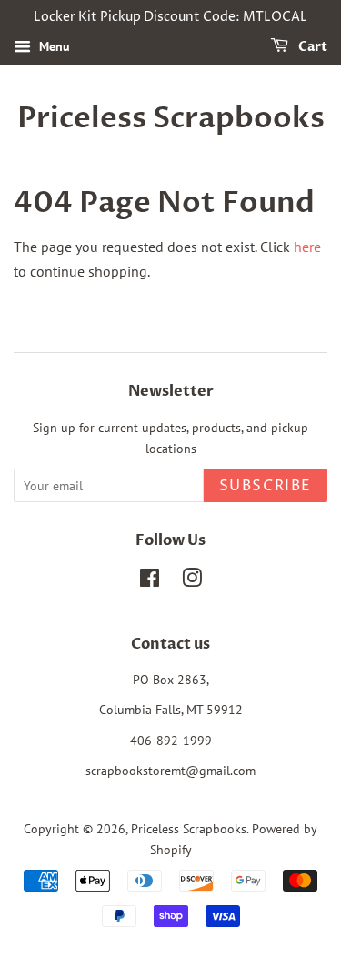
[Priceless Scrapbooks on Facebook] (149, 581)
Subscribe (265, 486)
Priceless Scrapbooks (171, 118)
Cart (311, 46)
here (307, 246)
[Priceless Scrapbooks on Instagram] (192, 581)
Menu (52, 46)
